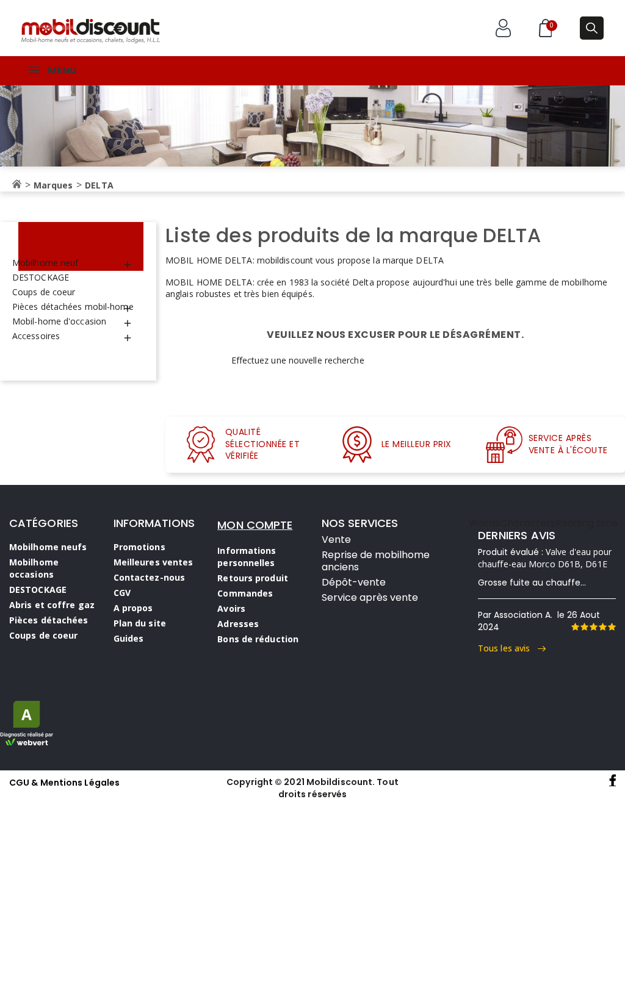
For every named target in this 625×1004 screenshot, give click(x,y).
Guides (129, 638)
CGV (122, 592)
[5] (611, 627)
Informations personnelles (246, 556)
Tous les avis (508, 648)
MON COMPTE (254, 524)
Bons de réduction (257, 639)
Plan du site (140, 623)
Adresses (238, 623)
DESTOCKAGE (40, 277)
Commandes (245, 593)
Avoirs (231, 608)
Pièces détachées (49, 620)
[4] (602, 627)
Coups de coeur (43, 292)
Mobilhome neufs (48, 547)
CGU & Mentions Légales (64, 782)
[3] (593, 627)
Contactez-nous (149, 577)
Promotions (139, 547)
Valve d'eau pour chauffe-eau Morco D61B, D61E (545, 558)
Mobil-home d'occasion (59, 321)
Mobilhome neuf (45, 262)
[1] (575, 627)
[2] (584, 627)
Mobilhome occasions (34, 568)
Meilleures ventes (153, 562)
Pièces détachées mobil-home (73, 306)
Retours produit (252, 578)
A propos (133, 608)
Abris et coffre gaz (52, 605)
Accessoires (36, 336)
